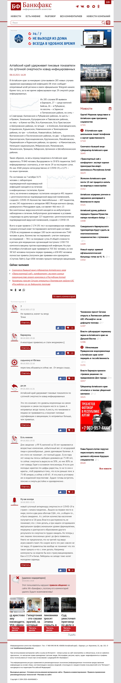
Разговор (50, 16)
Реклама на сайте (44, 674)
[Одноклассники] (99, 6)
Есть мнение (33, 16)
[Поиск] (103, 23)
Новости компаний (98, 16)
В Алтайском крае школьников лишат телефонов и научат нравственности (95, 134)
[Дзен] (88, 6)
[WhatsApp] (24, 290)
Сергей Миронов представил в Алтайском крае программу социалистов (95, 118)
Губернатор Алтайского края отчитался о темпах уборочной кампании (95, 390)
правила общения (58, 585)
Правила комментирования (75, 672)
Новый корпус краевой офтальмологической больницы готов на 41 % (92, 253)
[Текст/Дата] (108, 23)
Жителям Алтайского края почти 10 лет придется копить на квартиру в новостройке (95, 182)
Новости (16, 16)
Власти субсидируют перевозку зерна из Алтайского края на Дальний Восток (95, 335)
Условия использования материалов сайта (44, 672)
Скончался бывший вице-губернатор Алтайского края (39, 270)
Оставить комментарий (64, 296)
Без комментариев (71, 16)
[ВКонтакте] (83, 6)
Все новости (105, 468)
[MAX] (94, 6)
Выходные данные (18, 672)
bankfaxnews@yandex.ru (24, 648)
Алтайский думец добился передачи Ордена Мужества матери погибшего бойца (94, 214)
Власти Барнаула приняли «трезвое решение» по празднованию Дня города (93, 374)
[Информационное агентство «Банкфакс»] (34, 6)
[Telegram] (77, 6)
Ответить (25, 322)
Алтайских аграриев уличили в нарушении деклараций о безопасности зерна (95, 198)
